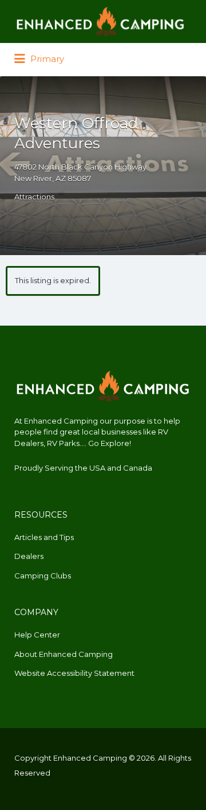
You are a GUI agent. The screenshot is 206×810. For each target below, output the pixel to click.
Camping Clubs (42, 575)
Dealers (28, 556)
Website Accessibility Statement (74, 673)
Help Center (37, 634)
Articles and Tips (44, 537)
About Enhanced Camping (63, 654)
